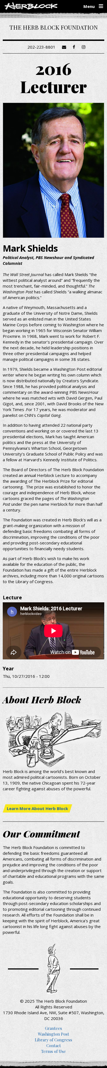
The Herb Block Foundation (53, 27)
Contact (53, 1045)
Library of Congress (53, 1039)
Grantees (53, 1028)
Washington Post (53, 1034)
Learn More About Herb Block (37, 808)
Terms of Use (53, 1051)
